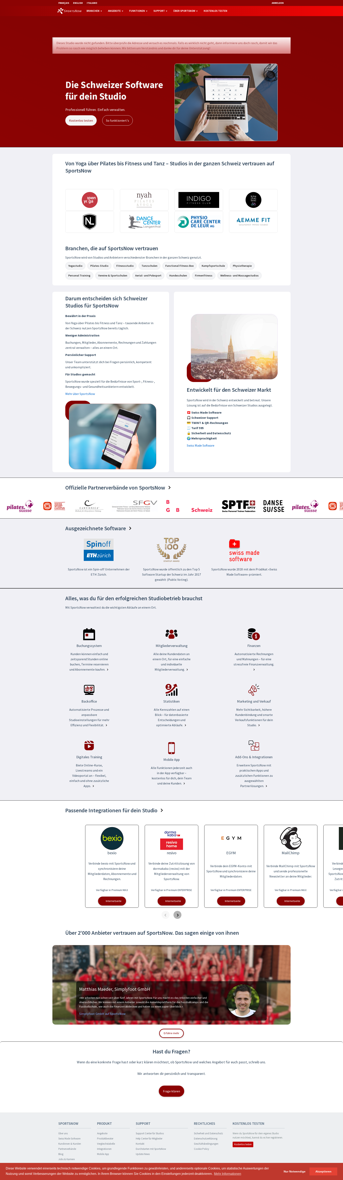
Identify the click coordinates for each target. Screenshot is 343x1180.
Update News (143, 1154)
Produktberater (105, 1138)
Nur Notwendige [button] (294, 1171)
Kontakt (140, 1143)
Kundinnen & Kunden (69, 1143)
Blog (60, 1154)
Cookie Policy (201, 1149)
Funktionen (137, 11)
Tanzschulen (149, 266)
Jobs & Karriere (66, 1159)
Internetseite (113, 901)
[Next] (177, 915)
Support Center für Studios (150, 1133)
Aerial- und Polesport (148, 275)
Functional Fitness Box (179, 266)
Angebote (114, 11)
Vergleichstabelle (106, 1143)
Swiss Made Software (200, 445)
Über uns (63, 1133)
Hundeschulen (178, 275)
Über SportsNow (184, 11)
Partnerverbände (67, 1149)
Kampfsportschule (213, 266)
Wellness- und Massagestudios (239, 275)
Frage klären (171, 1091)
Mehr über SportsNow (80, 394)
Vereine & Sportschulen (112, 275)
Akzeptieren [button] (323, 1171)
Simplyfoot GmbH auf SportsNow (102, 1014)
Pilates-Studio (99, 266)
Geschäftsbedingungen (206, 1143)
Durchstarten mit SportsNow (151, 1149)
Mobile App (103, 1154)
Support (159, 11)
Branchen (93, 11)
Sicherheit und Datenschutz (208, 1133)
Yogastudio (75, 266)
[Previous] (166, 915)
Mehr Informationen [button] (227, 1173)
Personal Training (79, 275)
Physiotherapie (242, 266)
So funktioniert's (117, 120)
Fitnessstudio (125, 266)
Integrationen (104, 1149)
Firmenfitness (203, 275)
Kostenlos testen (215, 11)
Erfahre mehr (171, 1033)
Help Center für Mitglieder (149, 1138)
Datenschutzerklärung (205, 1138)
